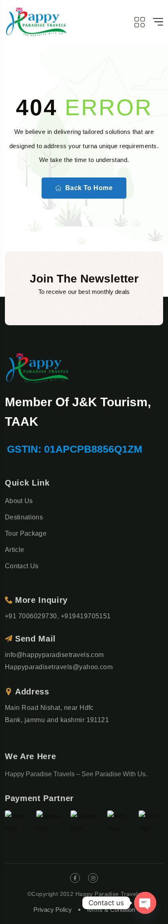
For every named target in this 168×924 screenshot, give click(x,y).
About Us (19, 500)
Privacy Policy (52, 909)
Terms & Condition (110, 909)
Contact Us (21, 566)
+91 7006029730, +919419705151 (58, 616)
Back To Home (89, 187)
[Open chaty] (145, 903)
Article (14, 549)
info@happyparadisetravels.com (54, 654)
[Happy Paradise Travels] (36, 21)
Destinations (24, 517)
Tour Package (25, 533)
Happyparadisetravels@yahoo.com (59, 666)
